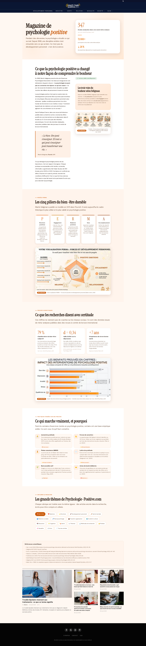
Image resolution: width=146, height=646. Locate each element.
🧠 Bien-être (40, 514)
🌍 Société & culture (92, 519)
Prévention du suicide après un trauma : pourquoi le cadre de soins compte (82, 608)
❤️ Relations (51, 514)
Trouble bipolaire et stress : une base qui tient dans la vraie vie (84, 585)
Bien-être (59, 11)
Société (100, 11)
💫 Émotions (62, 514)
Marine (25, 604)
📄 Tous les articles (61, 528)
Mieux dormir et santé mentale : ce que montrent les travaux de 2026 (111, 607)
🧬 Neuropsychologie (58, 519)
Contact (75, 635)
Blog (109, 11)
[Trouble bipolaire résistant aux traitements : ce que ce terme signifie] (47, 584)
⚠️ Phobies (101, 523)
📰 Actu (50, 528)
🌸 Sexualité (40, 528)
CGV (81, 635)
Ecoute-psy (66, 178)
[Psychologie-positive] (73, 5)
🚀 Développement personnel (78, 514)
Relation (79, 11)
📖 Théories (72, 523)
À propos (66, 635)
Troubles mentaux (28, 596)
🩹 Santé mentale (96, 514)
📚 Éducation (40, 523)
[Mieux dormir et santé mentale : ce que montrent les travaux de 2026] (112, 598)
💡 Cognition (52, 523)
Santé (69, 11)
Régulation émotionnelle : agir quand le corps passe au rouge (109, 585)
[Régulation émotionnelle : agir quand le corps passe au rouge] (112, 576)
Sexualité (90, 11)
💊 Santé (62, 523)
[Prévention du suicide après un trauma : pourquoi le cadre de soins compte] (86, 598)
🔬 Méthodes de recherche (86, 523)
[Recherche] (123, 1)
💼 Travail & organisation (75, 519)
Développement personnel (43, 11)
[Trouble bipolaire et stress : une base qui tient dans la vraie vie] (86, 576)
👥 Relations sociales (42, 519)
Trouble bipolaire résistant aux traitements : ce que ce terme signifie (37, 601)
